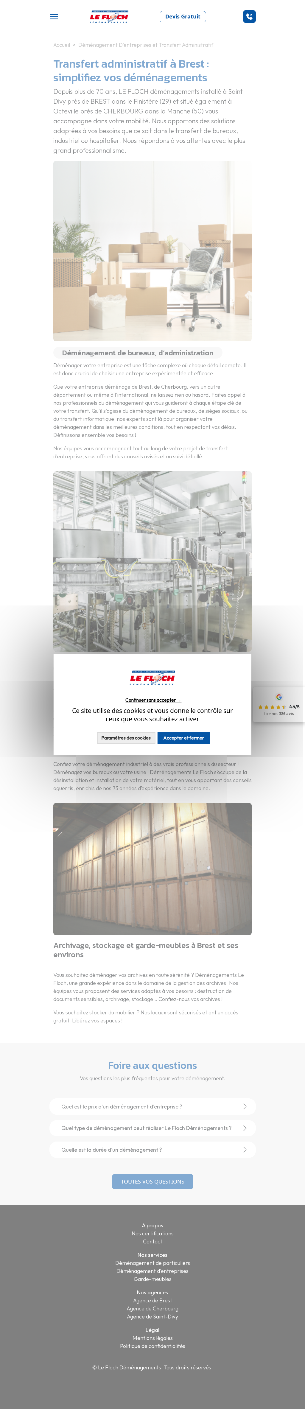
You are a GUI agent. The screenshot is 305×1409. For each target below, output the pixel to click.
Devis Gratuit (182, 16)
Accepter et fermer (183, 738)
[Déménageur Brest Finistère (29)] (152, 689)
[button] (249, 16)
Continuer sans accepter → (153, 700)
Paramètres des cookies (126, 738)
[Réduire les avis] (252, 704)
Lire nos (279, 713)
